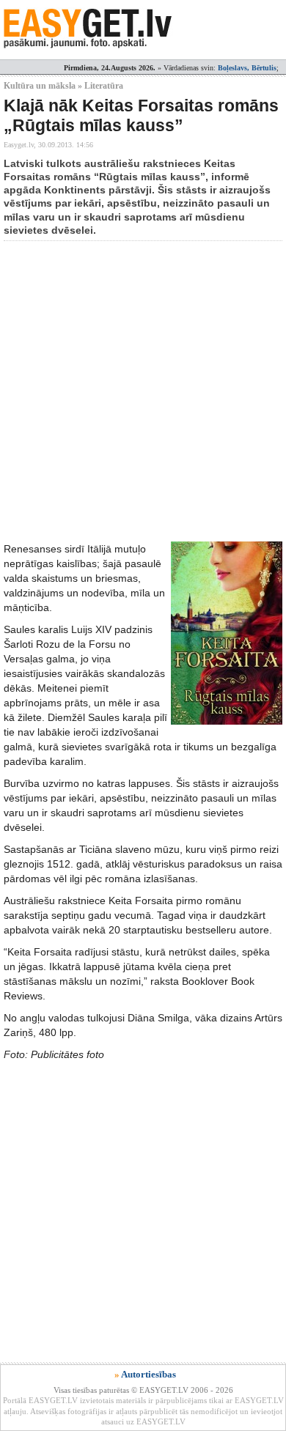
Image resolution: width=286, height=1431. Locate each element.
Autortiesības (148, 1374)
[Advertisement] (143, 391)
